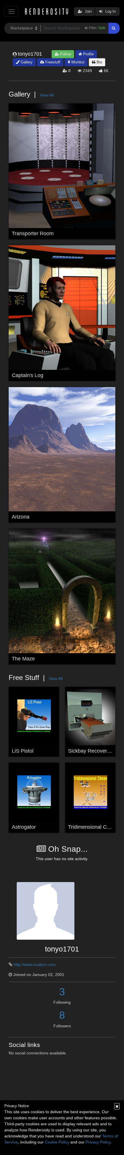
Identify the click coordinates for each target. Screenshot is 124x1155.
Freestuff (52, 62)
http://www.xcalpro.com (35, 964)
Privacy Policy (98, 1142)
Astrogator (24, 827)
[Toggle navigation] (11, 11)
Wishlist (77, 62)
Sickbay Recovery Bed (94, 751)
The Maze (23, 659)
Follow (65, 54)
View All (47, 95)
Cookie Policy (57, 1142)
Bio (98, 62)
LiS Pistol (22, 751)
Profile (88, 54)
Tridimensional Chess (93, 827)
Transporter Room (33, 233)
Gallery (26, 62)
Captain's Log (27, 375)
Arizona (20, 517)
